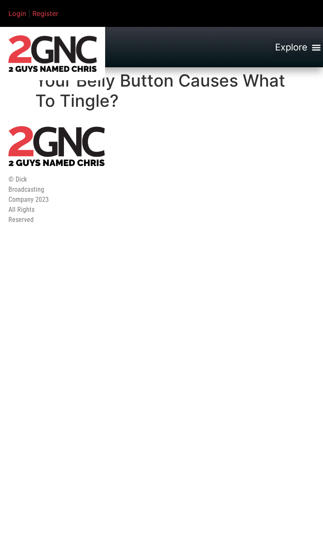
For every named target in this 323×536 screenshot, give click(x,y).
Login (17, 13)
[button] (298, 47)
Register (45, 13)
